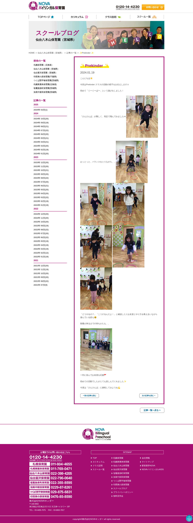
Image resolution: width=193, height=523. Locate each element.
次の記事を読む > (148, 396)
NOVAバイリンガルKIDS (153, 469)
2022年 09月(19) (41, 226)
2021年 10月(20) (41, 273)
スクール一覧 (99, 469)
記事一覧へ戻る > (152, 410)
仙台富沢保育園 (120, 469)
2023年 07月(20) (41, 182)
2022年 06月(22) (41, 237)
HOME (32, 53)
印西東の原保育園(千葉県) (45, 77)
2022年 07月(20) (41, 233)
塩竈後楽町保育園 (121, 473)
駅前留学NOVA (148, 466)
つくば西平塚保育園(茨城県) (46, 80)
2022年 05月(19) (41, 241)
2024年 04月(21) (41, 142)
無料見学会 (118, 496)
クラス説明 (98, 466)
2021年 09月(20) (41, 277)
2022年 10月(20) (41, 222)
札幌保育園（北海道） (43, 65)
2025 (36, 104)
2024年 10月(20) (41, 119)
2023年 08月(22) (41, 178)
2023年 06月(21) (41, 186)
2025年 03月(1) (40, 110)
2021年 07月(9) (40, 285)
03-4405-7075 (40, 510)
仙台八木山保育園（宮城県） (50, 53)
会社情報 (146, 458)
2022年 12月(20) (41, 214)
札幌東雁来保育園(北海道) (45, 84)
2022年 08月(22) (41, 230)
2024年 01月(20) (41, 154)
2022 (36, 209)
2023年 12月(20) (41, 162)
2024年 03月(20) (41, 146)
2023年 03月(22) (41, 197)
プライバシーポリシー (123, 492)
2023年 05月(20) (41, 190)
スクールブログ (120, 488)
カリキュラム (99, 462)
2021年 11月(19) (41, 269)
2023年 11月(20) (41, 166)
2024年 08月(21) (41, 126)
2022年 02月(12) (41, 253)
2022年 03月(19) (41, 249)
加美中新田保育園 (121, 477)
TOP (95, 458)
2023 (36, 157)
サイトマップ (148, 462)
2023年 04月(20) (41, 193)
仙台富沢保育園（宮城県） (45, 73)
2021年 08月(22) (41, 281)
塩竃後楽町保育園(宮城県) (45, 88)
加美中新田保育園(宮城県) (45, 92)
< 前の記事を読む (89, 396)
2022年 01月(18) (41, 257)
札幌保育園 (118, 458)
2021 (36, 260)
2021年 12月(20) (41, 266)
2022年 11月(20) (41, 218)
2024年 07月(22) (41, 130)
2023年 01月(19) (41, 205)
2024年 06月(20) (41, 134)
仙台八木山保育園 (121, 466)
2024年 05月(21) (41, 138)
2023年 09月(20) (41, 174)
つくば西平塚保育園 (122, 481)
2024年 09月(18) (41, 123)
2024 (36, 113)
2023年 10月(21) (41, 170)
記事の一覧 (71, 53)
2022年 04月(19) (41, 245)
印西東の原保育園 (121, 485)
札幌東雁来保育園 (121, 462)
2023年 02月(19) (41, 201)
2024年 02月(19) (41, 150)
